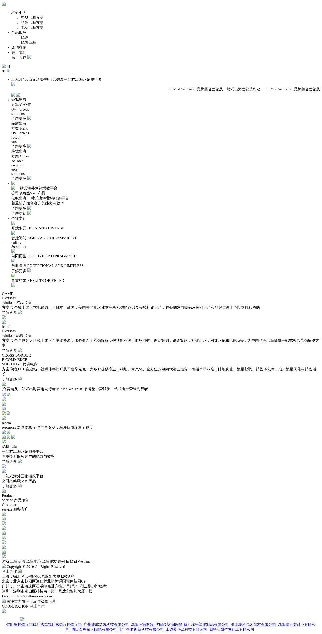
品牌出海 (25, 561)
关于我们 (18, 52)
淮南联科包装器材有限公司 (253, 624)
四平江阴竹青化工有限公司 (231, 629)
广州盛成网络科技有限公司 (106, 624)
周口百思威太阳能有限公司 (94, 629)
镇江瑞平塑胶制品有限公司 (206, 624)
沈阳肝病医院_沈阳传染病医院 (156, 624)
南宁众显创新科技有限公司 (141, 629)
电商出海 (41, 561)
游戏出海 (9, 561)
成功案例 (18, 47)
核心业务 (18, 13)
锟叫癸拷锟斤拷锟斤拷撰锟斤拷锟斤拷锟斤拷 (44, 624)
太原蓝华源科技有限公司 (186, 629)
